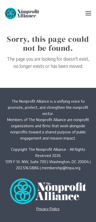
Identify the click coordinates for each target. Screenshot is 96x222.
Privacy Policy (48, 208)
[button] (88, 13)
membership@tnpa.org (61, 167)
